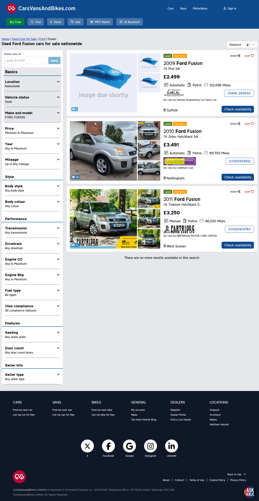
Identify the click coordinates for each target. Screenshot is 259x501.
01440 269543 (239, 93)
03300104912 (240, 161)
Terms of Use (196, 480)
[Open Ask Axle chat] (250, 492)
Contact (179, 480)
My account (138, 410)
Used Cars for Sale (24, 39)
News (134, 414)
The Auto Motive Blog (143, 419)
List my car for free (24, 414)
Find (38, 22)
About (166, 480)
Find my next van (62, 410)
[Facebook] (108, 446)
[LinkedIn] (171, 446)
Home (5, 39)
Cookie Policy (217, 480)
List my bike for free (103, 414)
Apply (54, 60)
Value (57, 22)
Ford (42, 39)
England (214, 410)
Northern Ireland (219, 424)
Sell (77, 22)
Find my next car (22, 410)
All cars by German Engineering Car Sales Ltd (189, 99)
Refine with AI (12, 54)
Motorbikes (200, 8)
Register (175, 410)
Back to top (234, 474)
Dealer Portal (178, 414)
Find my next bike (102, 410)
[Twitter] (87, 446)
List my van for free (63, 414)
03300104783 (239, 229)
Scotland (215, 414)
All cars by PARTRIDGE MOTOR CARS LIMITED (190, 235)
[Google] (129, 446)
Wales (213, 419)
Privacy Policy (238, 480)
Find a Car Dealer (181, 419)
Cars (171, 8)
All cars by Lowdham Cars (178, 167)
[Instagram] (150, 446)
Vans (183, 8)
